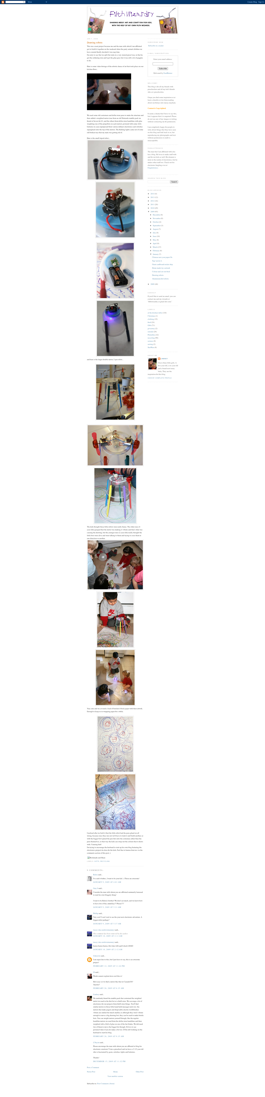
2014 (153, 193)
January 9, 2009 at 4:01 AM (107, 882)
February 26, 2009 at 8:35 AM (108, 1036)
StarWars (151, 347)
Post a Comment (93, 1067)
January (156, 254)
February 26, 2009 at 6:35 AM (108, 988)
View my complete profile (160, 378)
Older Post (140, 1071)
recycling (105, 861)
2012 (153, 201)
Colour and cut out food (161, 271)
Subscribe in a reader (156, 45)
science (150, 341)
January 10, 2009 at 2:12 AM (107, 949)
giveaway (151, 328)
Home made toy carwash (161, 268)
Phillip (95, 913)
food (149, 322)
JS (94, 972)
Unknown (96, 956)
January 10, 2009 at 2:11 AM (107, 936)
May (155, 240)
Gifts (96, 861)
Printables (151, 335)
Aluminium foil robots (160, 278)
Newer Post (91, 1071)
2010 (153, 208)
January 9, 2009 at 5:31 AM (107, 907)
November (157, 218)
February (156, 250)
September (157, 225)
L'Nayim (96, 1042)
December (157, 214)
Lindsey (96, 994)
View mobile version (115, 1076)
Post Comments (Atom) (105, 1083)
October (156, 222)
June (155, 236)
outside (150, 331)
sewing (150, 344)
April (155, 243)
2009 (153, 211)
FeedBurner (168, 73)
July (154, 232)
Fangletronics (153, 167)
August (156, 229)
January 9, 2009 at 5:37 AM (107, 923)
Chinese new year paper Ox (162, 257)
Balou (95, 874)
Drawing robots (94, 42)
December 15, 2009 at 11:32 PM (109, 1061)
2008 (153, 284)
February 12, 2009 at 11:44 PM (109, 966)
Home (115, 1071)
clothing (151, 319)
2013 (153, 197)
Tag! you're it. (157, 261)
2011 (153, 204)
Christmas (151, 316)
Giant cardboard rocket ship (162, 264)
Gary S (95, 888)
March (155, 247)
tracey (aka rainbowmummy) (103, 930)
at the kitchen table (155, 312)
